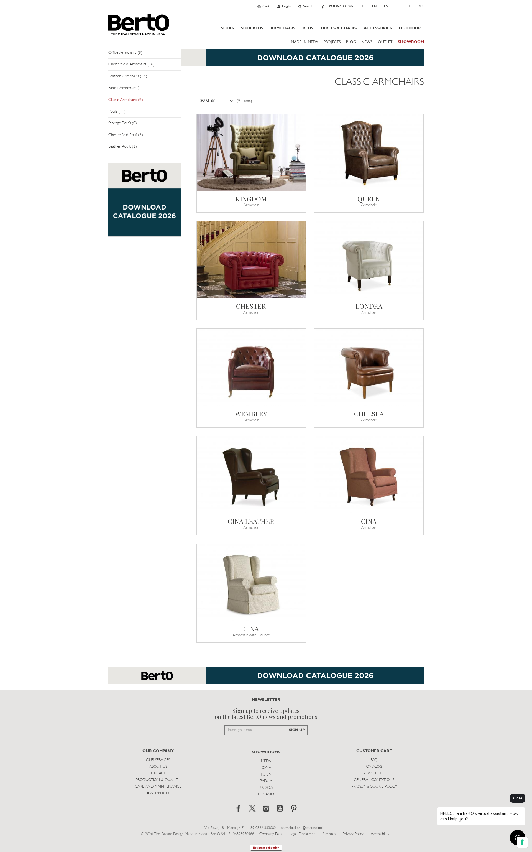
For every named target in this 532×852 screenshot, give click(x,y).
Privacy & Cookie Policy (374, 787)
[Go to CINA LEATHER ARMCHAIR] (251, 474)
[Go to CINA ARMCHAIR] (368, 474)
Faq (374, 760)
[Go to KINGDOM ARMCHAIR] (251, 152)
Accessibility (380, 834)
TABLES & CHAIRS (338, 28)
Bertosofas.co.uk (138, 24)
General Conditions (374, 780)
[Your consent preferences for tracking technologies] (522, 842)
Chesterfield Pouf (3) (125, 135)
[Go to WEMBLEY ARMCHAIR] (251, 367)
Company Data (270, 834)
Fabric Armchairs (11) (126, 88)
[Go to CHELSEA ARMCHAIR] (368, 367)
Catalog (374, 767)
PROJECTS (332, 42)
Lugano (266, 794)
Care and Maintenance (158, 787)
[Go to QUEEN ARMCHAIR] (368, 152)
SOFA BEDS (252, 28)
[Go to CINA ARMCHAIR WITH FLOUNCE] (251, 582)
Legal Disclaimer (302, 834)
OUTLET (385, 42)
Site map (329, 834)
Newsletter (374, 773)
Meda (266, 761)
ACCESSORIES (378, 28)
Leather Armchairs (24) (127, 76)
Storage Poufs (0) (122, 123)
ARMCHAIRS (282, 28)
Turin (266, 774)
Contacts (158, 773)
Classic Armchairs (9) (125, 100)
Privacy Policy (353, 834)
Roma (266, 768)
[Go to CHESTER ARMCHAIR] (251, 259)
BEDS (308, 28)
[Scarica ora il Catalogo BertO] (266, 60)
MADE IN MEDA (304, 42)
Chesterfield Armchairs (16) (131, 64)
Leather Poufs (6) (122, 147)
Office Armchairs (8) (125, 53)
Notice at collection (266, 847)
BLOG (351, 42)
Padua (266, 781)
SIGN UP (297, 730)
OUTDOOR (410, 28)
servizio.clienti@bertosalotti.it (303, 828)
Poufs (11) (117, 111)
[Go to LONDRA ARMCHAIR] (368, 259)
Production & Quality (158, 780)
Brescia (266, 788)
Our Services (158, 760)
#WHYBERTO (158, 793)
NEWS (367, 42)
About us (158, 767)
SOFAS (227, 28)
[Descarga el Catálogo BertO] (266, 678)
